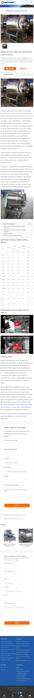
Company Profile (8, 233)
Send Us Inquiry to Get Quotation (12, 235)
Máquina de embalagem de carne (23, 660)
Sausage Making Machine (21, 399)
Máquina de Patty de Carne (22, 652)
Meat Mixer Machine (22, 409)
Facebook (18, 693)
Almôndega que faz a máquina (23, 650)
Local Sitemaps (16, 689)
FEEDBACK (23, 68)
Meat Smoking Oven (22, 404)
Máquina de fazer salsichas (22, 654)
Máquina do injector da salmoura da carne (13, 518)
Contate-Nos (3, 667)
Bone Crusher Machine (20, 402)
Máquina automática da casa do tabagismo (25, 545)
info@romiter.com (23, 680)
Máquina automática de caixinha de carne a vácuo (15, 515)
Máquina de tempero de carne (17, 10)
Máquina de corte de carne (22, 641)
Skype (21, 693)
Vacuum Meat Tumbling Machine (21, 407)
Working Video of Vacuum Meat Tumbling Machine (15, 230)
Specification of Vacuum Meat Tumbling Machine (14, 227)
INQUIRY (11, 68)
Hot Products (22, 689)
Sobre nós (3, 669)
